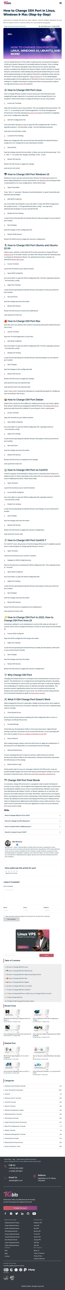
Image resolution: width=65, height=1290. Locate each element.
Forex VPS (37, 1234)
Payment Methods (39, 1258)
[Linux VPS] (32, 940)
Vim (25, 124)
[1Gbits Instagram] (12, 1213)
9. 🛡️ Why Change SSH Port (13, 997)
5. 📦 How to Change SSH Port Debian (17, 982)
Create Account (20, 1208)
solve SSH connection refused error (43, 774)
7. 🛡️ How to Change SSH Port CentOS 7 (18, 989)
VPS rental (7, 806)
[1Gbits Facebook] (6, 1213)
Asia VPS (36, 1245)
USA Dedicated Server (11, 1231)
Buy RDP (36, 1228)
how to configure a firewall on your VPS (32, 734)
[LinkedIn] (17, 844)
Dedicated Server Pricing (12, 1222)
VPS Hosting (38, 1220)
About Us (36, 1250)
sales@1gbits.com (16, 1180)
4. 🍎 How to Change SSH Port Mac (16, 978)
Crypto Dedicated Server (12, 1242)
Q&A (6, 1250)
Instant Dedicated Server (12, 1228)
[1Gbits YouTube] (35, 1213)
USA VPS (36, 1242)
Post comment (11, 919)
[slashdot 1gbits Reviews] (13, 1278)
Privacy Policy (38, 1256)
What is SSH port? (36, 76)
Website (46, 907)
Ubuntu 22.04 (8, 254)
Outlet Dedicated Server (12, 1245)
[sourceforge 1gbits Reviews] (6, 1278)
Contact (7, 1256)
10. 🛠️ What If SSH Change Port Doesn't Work (19, 1001)
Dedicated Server (10, 1220)
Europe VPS (37, 1239)
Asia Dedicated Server (11, 1239)
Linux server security (38, 693)
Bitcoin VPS (37, 1231)
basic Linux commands (34, 113)
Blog (6, 1253)
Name (5, 907)
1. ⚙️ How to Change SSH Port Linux (16, 967)
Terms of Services (39, 1253)
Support (7, 1247)
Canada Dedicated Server (12, 1237)
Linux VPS (23, 84)
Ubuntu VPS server (17, 259)
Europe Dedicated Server (12, 1234)
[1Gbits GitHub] (29, 1213)
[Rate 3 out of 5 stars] (11, 871)
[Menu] (60, 3)
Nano (20, 124)
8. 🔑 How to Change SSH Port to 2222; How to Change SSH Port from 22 (28, 993)
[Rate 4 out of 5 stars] (14, 871)
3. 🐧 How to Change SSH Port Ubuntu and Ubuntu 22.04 (23, 974)
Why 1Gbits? (38, 1247)
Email (25, 907)
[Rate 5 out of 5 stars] (17, 871)
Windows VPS (44, 180)
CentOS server (48, 476)
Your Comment (8, 886)
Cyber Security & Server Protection (15, 26)
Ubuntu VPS (37, 1237)
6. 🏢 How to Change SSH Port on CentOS (18, 986)
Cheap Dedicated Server (12, 1225)
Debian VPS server (52, 406)
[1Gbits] (7, 3)
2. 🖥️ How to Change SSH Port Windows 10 (18, 971)
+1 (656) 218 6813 (15, 1171)
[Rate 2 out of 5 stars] (9, 871)
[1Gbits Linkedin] (23, 1213)
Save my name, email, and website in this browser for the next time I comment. (28, 916)
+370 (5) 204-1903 (16, 1168)
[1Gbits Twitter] (18, 1213)
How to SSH (13, 391)
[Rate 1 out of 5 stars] (6, 871)
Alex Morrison (45, 26)
